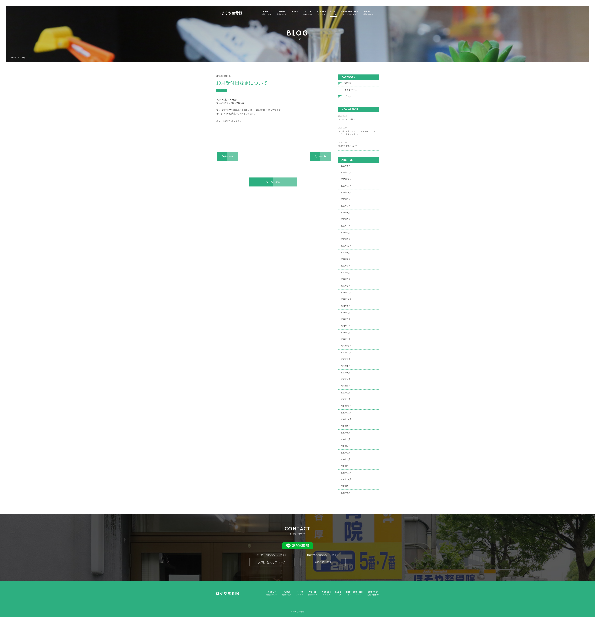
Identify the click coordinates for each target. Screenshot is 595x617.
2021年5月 (345, 319)
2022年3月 (345, 279)
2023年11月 (346, 186)
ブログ (23, 58)
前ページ (228, 156)
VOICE (308, 13)
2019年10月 (346, 419)
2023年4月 (345, 226)
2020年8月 (345, 366)
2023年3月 (345, 232)
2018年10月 (346, 479)
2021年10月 (346, 299)
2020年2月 (345, 393)
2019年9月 (345, 426)
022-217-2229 (323, 562)
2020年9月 (345, 359)
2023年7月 (345, 206)
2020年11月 (346, 353)
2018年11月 (346, 473)
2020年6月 (345, 373)
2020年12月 (346, 346)
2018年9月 (345, 486)
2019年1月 (345, 466)
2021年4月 (345, 326)
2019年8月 (345, 433)
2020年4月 (345, 379)
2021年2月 (345, 333)
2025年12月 (346, 172)
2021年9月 (345, 306)
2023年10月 (346, 192)
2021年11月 (346, 293)
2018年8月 (345, 493)
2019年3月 (345, 453)
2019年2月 (345, 459)
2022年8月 (345, 259)
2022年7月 (345, 266)
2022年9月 (345, 252)
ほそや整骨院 (231, 13)
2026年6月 (345, 166)
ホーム (13, 58)
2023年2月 (345, 239)
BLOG (333, 13)
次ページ (319, 156)
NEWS (347, 83)
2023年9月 (345, 199)
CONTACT (368, 13)
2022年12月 (346, 246)
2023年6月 (345, 212)
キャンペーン (350, 90)
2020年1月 (345, 399)
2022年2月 (345, 286)
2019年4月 (345, 446)
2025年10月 (346, 179)
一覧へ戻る (274, 182)
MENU (295, 13)
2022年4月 (345, 272)
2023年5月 (345, 219)
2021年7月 (345, 313)
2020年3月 (345, 386)
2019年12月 (346, 406)
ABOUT (267, 13)
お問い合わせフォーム (272, 562)
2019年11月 (346, 413)
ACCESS (321, 13)
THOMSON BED (349, 13)
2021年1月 (345, 339)
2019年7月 (345, 439)
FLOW (282, 13)
